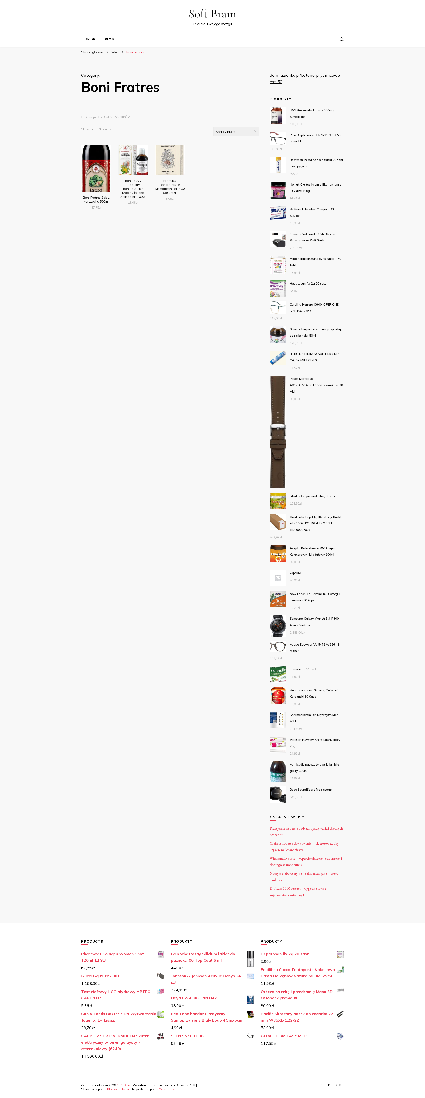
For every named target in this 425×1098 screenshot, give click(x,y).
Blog (109, 39)
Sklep (90, 39)
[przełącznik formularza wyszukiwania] (342, 39)
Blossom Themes (119, 1089)
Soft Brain (212, 13)
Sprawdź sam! (96, 168)
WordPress (167, 1089)
